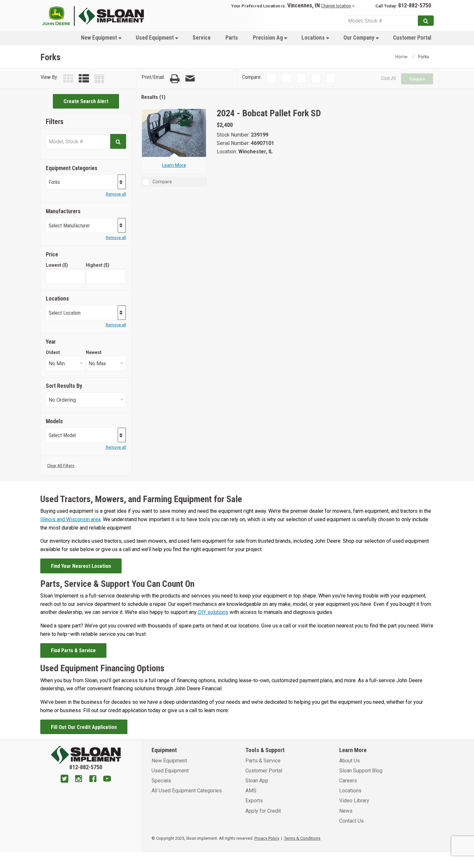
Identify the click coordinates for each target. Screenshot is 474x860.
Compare (417, 79)
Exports (254, 801)
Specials (161, 781)
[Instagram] (79, 779)
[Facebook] (93, 779)
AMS (250, 791)
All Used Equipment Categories (187, 791)
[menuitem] (101, 37)
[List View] (84, 78)
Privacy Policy (266, 838)
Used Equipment (155, 37)
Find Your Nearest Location (81, 566)
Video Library (354, 801)
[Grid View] (68, 78)
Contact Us (351, 821)
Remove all (116, 194)
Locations (313, 37)
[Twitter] (64, 779)
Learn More (174, 165)
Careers (348, 781)
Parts (231, 37)
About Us (349, 761)
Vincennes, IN (303, 5)
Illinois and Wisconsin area (70, 519)
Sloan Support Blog (360, 771)
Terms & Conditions (302, 838)
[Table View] (99, 78)
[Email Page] (190, 78)
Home (401, 56)
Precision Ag (268, 37)
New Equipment (99, 37)
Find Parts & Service (73, 650)
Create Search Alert (86, 101)
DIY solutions (213, 612)
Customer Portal (412, 37)
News (345, 811)
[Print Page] (175, 78)
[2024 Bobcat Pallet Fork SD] (174, 133)
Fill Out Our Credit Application (84, 727)
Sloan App (256, 781)
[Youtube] (107, 779)
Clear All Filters (60, 465)
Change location (336, 5)
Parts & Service (263, 761)
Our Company (359, 37)
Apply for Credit (263, 811)
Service (202, 37)
